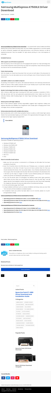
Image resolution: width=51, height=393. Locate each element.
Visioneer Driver (30, 325)
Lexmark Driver (29, 316)
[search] (33, 285)
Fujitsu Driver (25, 311)
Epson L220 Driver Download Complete (24, 366)
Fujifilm (18, 311)
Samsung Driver (18, 265)
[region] (25, 33)
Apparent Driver (28, 302)
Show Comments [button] (25, 269)
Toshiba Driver (20, 325)
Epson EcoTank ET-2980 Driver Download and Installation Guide (24, 294)
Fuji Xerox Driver (29, 309)
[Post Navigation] (25, 275)
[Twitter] (8, 377)
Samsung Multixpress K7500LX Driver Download (19, 138)
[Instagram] (13, 377)
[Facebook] (3, 377)
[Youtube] (17, 377)
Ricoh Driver (28, 320)
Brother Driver (29, 304)
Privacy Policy (28, 389)
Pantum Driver (27, 318)
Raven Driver (19, 320)
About (3, 389)
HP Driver (18, 313)
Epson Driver (19, 309)
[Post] (25, 341)
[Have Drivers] (6, 2)
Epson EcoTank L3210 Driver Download (23, 349)
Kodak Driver (26, 313)
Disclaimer (20, 389)
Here (39, 198)
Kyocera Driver (20, 316)
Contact (14, 389)
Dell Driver (28, 306)
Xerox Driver (19, 327)
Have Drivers (13, 390)
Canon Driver (19, 306)
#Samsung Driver (12, 239)
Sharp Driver (29, 323)
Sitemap (8, 389)
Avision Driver (20, 304)
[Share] (3, 19)
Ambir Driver (19, 302)
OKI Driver (18, 318)
